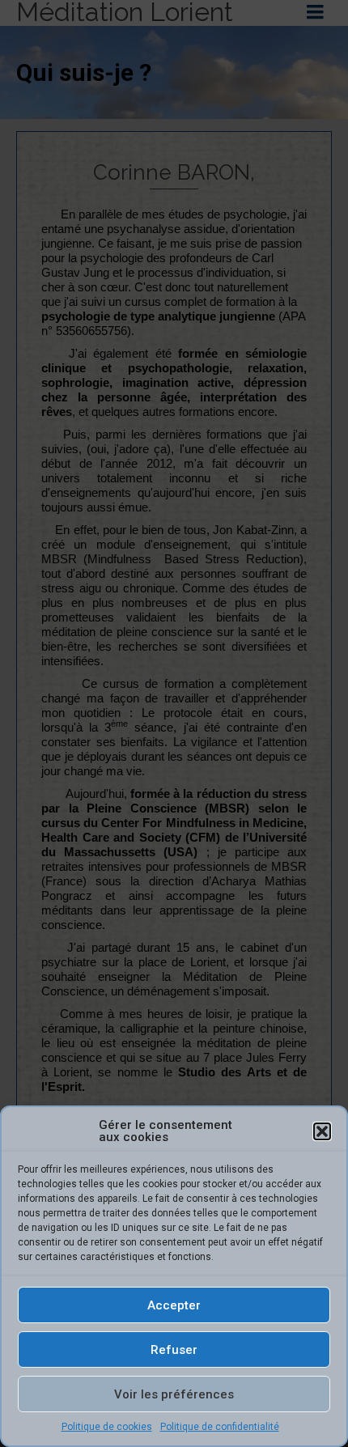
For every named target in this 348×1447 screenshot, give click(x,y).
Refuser (174, 1350)
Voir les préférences (174, 1394)
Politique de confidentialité (219, 1426)
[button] (322, 1131)
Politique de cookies (107, 1426)
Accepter (174, 1305)
